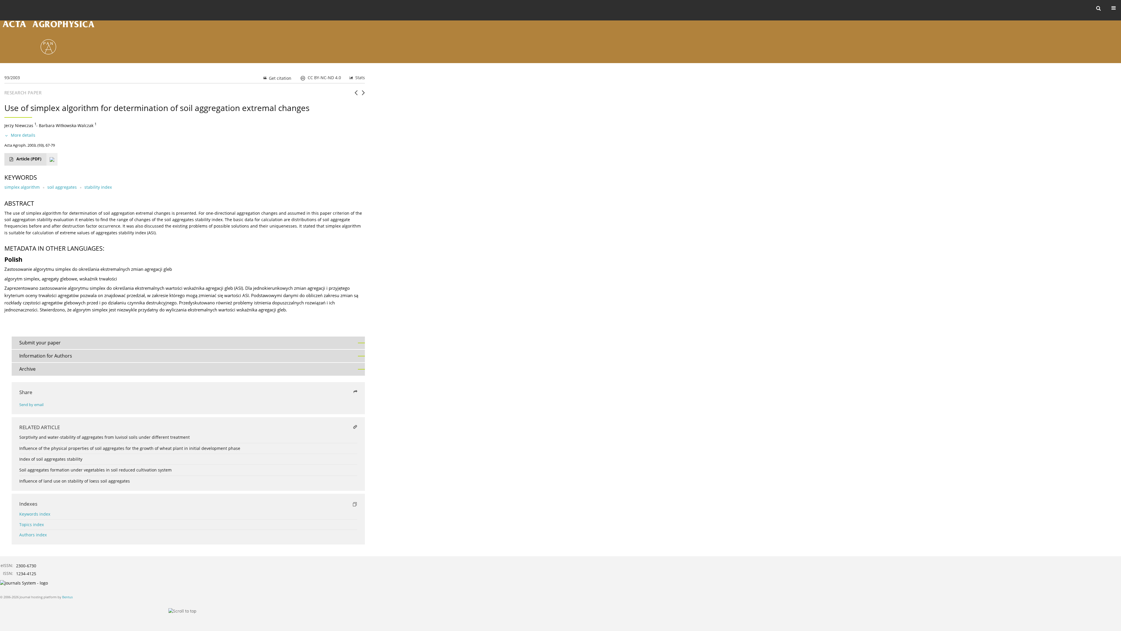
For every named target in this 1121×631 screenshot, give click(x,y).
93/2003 (12, 77)
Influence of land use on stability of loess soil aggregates (74, 481)
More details (23, 135)
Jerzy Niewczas (18, 125)
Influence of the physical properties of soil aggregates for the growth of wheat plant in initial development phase (129, 448)
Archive (27, 369)
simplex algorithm (22, 187)
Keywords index (34, 514)
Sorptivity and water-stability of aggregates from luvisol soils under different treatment (104, 437)
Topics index (31, 524)
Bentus (67, 597)
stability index (98, 187)
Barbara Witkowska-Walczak (66, 125)
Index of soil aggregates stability (50, 459)
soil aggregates (62, 187)
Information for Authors (45, 356)
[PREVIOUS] (356, 95)
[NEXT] (363, 95)
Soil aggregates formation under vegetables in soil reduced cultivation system (95, 470)
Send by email (31, 404)
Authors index (33, 535)
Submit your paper (40, 342)
